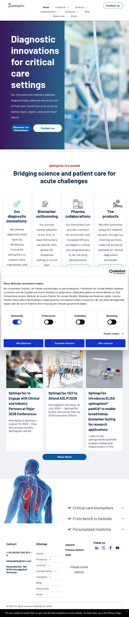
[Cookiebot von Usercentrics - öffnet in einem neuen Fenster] (111, 272)
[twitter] (104, 548)
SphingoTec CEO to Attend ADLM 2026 (62, 395)
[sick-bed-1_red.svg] (118, 207)
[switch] (48, 322)
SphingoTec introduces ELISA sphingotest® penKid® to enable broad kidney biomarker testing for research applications (101, 411)
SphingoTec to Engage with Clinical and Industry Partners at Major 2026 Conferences (24, 403)
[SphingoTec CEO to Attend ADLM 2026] (64, 369)
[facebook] (110, 548)
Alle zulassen (105, 343)
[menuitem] (46, 7)
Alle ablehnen (23, 343)
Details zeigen (111, 333)
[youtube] (117, 548)
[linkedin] (97, 548)
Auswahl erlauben (64, 343)
